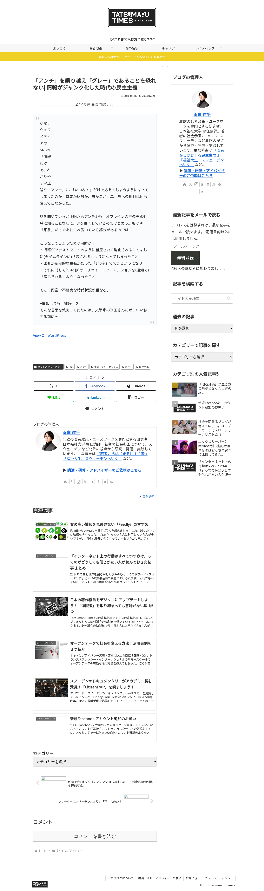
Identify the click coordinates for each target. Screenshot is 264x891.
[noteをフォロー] (91, 481)
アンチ (83, 367)
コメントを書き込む (95, 836)
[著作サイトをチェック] (65, 481)
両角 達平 (71, 432)
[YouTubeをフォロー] (85, 481)
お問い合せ (193, 878)
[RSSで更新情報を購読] (111, 481)
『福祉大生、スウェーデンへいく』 (92, 458)
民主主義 (144, 367)
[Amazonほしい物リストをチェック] (98, 481)
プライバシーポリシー (218, 878)
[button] (136, 397)
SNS (71, 367)
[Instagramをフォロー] (78, 481)
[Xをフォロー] (72, 481)
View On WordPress (49, 335)
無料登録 (185, 258)
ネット (128, 367)
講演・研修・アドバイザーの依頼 (159, 878)
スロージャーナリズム (106, 367)
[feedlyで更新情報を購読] (105, 481)
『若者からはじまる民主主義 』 (122, 453)
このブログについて (121, 878)
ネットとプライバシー (50, 367)
